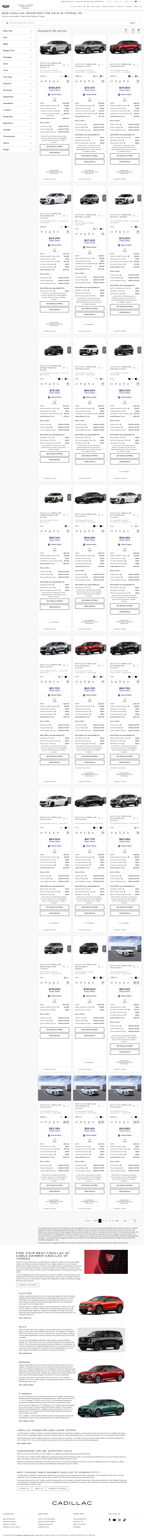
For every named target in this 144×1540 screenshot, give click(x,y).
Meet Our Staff (79, 1524)
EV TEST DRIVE (76, 6)
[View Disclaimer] (58, 81)
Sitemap (26, 1535)
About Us (39, 1488)
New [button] (88, 6)
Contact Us (24, 1488)
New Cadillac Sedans (26, 1385)
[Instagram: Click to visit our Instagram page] (120, 1520)
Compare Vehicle (49, 179)
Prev (94, 1221)
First (87, 1221)
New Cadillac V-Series (26, 1421)
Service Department (46, 1521)
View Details (54, 152)
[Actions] (67, 65)
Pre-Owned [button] (96, 6)
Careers (77, 1527)
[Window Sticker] (68, 81)
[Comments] (134, 982)
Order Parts (43, 1527)
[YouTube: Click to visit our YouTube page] (115, 1520)
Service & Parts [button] (108, 6)
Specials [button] (120, 6)
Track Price (56, 94)
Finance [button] (129, 6)
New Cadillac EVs (25, 1318)
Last (125, 1221)
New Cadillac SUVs (25, 1353)
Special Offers (9, 1524)
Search (132, 23)
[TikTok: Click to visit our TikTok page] (125, 1520)
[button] (69, 47)
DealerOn (20, 1535)
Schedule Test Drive (11, 1527)
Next (117, 1221)
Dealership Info (80, 1519)
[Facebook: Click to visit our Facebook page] (110, 1520)
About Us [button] (138, 6)
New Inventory (9, 1519)
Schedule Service (45, 1524)
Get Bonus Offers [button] (55, 146)
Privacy (31, 1535)
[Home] (84, 6)
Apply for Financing (46, 1519)
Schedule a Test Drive (28, 1285)
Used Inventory (9, 1521)
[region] (54, 122)
